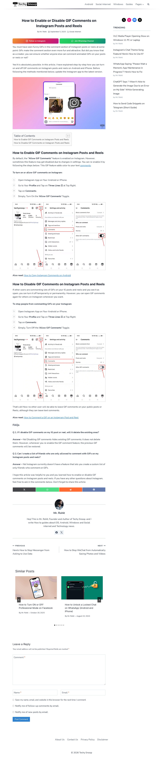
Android (89, 4)
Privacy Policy (88, 739)
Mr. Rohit (43, 31)
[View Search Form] (148, 4)
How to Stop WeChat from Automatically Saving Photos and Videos (84, 550)
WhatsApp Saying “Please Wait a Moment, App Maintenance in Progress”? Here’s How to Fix (130, 67)
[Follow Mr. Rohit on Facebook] (56, 532)
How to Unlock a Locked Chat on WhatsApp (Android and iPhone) (80, 608)
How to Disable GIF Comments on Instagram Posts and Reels (41, 143)
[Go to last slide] (19, 599)
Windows (118, 4)
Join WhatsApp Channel (84, 41)
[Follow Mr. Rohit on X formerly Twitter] (61, 532)
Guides (129, 4)
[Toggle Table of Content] (66, 136)
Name (17, 692)
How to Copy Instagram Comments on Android (47, 275)
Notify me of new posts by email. (31, 712)
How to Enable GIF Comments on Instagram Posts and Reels (41, 139)
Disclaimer (102, 739)
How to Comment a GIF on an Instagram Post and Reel (51, 417)
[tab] (54, 625)
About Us (60, 739)
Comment (19, 657)
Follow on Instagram (37, 41)
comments (85, 165)
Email (65, 692)
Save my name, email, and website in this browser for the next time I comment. (50, 700)
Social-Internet (103, 4)
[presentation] (36, 588)
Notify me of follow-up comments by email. (37, 705)
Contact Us (72, 739)
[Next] (99, 599)
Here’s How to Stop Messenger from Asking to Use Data (31, 550)
